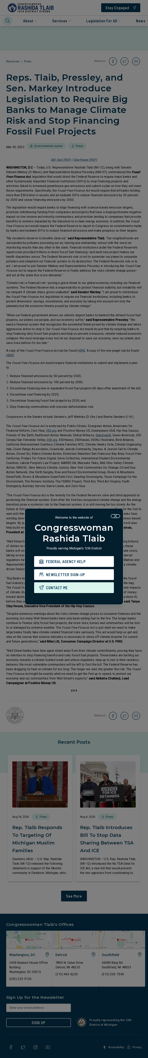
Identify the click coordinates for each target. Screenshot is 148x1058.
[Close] (115, 516)
